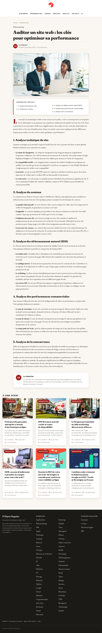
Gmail (38, 611)
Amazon (62, 546)
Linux (38, 546)
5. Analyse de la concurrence (63, 112)
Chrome (62, 539)
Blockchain (62, 592)
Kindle (61, 550)
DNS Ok (5, 621)
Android (62, 562)
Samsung (62, 520)
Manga (61, 581)
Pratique (56, 13)
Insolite (66, 13)
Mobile (61, 524)
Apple (38, 531)
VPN (60, 599)
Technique (40, 535)
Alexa (61, 588)
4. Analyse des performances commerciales (68, 108)
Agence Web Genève (30, 621)
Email (61, 573)
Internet (62, 584)
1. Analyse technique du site (27, 106)
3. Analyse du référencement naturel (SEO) (68, 105)
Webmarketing (36, 13)
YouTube (62, 596)
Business (39, 543)
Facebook (39, 607)
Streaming (23, 13)
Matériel (39, 581)
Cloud (38, 592)
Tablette (39, 584)
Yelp (39, 621)
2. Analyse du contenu (25, 109)
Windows (39, 569)
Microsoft (39, 615)
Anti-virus (39, 603)
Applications (40, 520)
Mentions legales (87, 527)
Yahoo (61, 577)
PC (37, 573)
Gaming (48, 13)
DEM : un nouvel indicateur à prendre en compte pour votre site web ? (17, 474)
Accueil (15, 22)
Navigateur (63, 603)
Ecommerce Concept (15, 621)
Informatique (63, 565)
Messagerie (63, 531)
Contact (84, 524)
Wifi (37, 527)
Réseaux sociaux (64, 569)
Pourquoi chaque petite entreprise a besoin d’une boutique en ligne (16, 424)
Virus (60, 527)
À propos (39, 384)
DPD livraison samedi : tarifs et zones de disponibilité (48, 424)
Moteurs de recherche (44, 554)
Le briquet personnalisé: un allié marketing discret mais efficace (83, 424)
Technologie (63, 607)
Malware (39, 596)
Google (38, 588)
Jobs (37, 565)
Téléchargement (64, 558)
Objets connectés (65, 543)
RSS (82, 531)
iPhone (61, 535)
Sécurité (75, 13)
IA (82, 13)
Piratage (39, 577)
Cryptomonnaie (42, 599)
